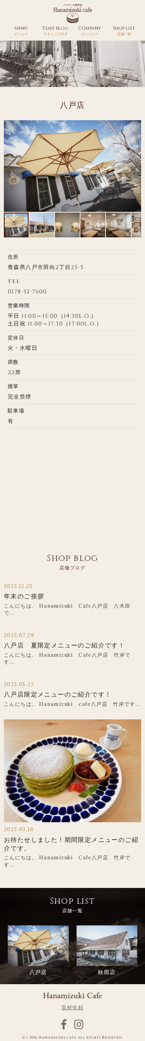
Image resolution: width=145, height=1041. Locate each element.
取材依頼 (72, 1007)
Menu (21, 30)
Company (89, 30)
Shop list (124, 30)
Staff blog (55, 30)
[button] (12, 166)
